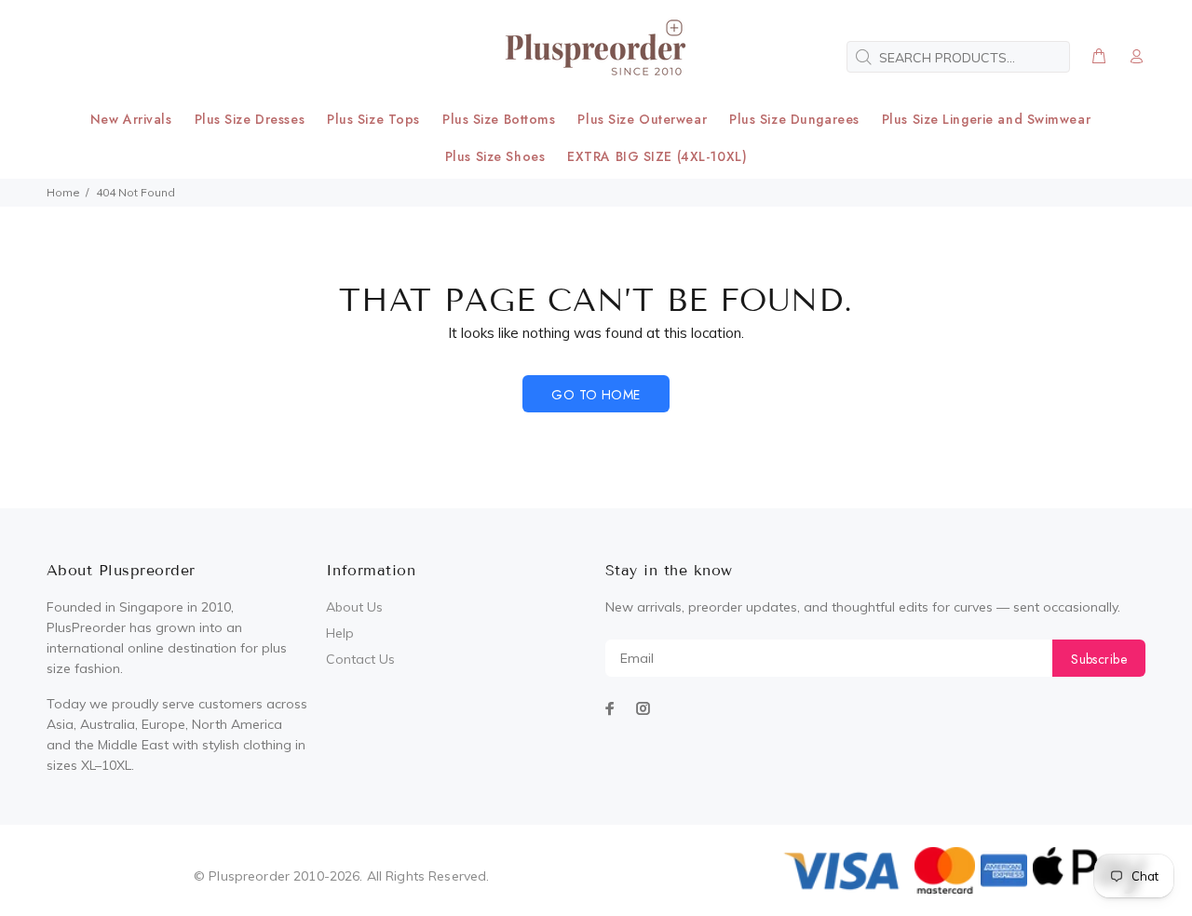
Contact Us (360, 659)
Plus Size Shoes (495, 156)
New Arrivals (131, 119)
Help (340, 633)
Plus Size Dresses (250, 119)
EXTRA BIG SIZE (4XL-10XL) (657, 156)
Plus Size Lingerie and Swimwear (986, 119)
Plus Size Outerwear (642, 119)
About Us (354, 607)
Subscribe (1099, 659)
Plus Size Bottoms (499, 119)
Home (63, 192)
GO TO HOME (595, 394)
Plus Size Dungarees (794, 119)
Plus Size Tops (373, 119)
